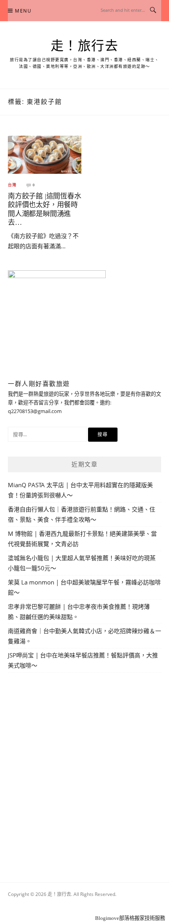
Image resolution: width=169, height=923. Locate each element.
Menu (23, 10)
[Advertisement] (84, 768)
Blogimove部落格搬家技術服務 (130, 918)
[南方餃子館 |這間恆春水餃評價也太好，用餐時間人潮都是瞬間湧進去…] (44, 154)
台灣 (12, 185)
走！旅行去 (85, 46)
